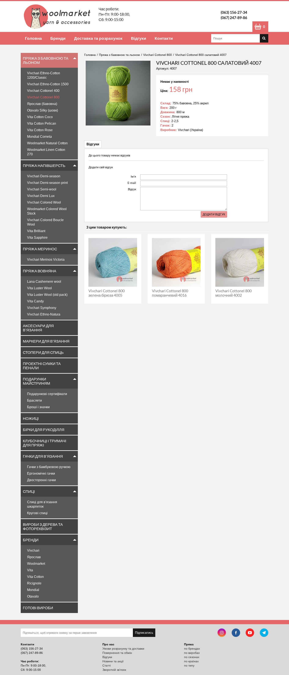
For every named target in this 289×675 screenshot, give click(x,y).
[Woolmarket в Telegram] (264, 633)
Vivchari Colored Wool (44, 202)
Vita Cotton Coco (40, 117)
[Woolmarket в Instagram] (221, 633)
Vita (30, 570)
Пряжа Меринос (40, 249)
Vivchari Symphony (41, 308)
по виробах (192, 652)
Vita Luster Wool (39, 288)
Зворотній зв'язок (114, 669)
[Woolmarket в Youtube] (250, 633)
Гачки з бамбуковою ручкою (48, 467)
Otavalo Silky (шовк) (42, 110)
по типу (189, 665)
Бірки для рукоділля (43, 429)
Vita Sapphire (37, 237)
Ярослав (34, 557)
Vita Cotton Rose (40, 130)
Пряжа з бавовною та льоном (45, 60)
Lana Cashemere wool (44, 281)
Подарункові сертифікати (47, 394)
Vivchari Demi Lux (41, 196)
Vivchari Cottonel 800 (43, 97)
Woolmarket (36, 563)
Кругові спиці (37, 513)
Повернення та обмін (117, 652)
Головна (33, 38)
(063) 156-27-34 (234, 12)
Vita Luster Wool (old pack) (47, 294)
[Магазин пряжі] (58, 16)
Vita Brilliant (36, 231)
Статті (106, 665)
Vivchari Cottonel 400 (43, 90)
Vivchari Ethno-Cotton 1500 (48, 84)
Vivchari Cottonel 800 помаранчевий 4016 (170, 293)
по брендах (192, 648)
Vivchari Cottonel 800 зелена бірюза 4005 (106, 293)
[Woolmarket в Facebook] (236, 633)
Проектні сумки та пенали (42, 365)
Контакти (164, 38)
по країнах (191, 661)
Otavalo (33, 596)
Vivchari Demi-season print (47, 183)
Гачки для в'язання (43, 456)
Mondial (33, 590)
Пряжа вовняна (39, 271)
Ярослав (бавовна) (42, 104)
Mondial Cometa (39, 136)
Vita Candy (35, 301)
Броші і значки (38, 407)
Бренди (58, 38)
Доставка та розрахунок (98, 38)
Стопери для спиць (43, 352)
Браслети (34, 400)
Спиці (29, 491)
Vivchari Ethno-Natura (43, 314)
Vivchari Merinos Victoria (46, 259)
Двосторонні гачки (41, 480)
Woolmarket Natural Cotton (47, 143)
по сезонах (191, 657)
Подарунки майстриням (36, 381)
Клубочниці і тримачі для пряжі (44, 442)
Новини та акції (113, 661)
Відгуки (138, 38)
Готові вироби (38, 607)
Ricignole (34, 583)
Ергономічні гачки (41, 473)
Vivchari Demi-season (43, 176)
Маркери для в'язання (46, 341)
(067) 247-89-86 (234, 17)
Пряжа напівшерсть (44, 165)
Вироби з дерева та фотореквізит (43, 526)
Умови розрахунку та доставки (123, 648)
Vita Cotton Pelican (41, 123)
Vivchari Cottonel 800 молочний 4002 (233, 293)
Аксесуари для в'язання (38, 327)
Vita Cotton (35, 577)
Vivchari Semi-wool (41, 189)
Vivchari (33, 550)
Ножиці (31, 418)
